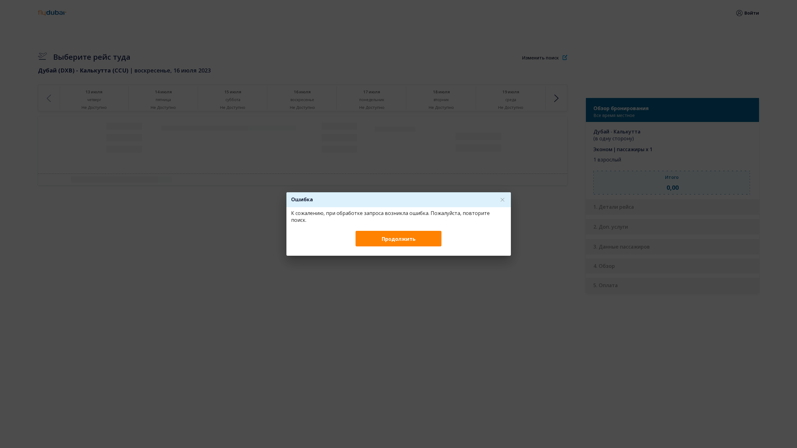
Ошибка (302, 199)
